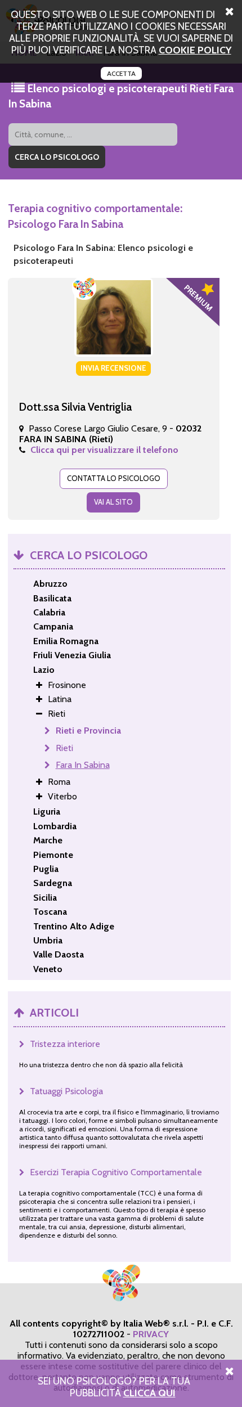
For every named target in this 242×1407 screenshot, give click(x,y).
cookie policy (195, 50)
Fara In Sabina (83, 764)
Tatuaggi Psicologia (66, 1091)
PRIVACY (151, 1334)
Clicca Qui (149, 1393)
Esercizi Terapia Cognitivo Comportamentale (116, 1172)
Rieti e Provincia (88, 730)
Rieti (64, 748)
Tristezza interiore (65, 1044)
